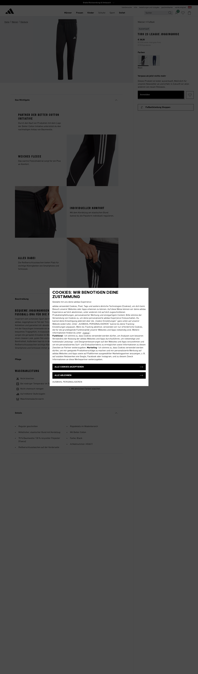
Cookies (86, 333)
